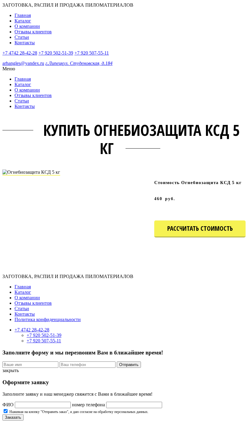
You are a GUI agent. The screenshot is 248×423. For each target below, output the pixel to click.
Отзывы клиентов (33, 31)
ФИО (8, 404)
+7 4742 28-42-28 (19, 52)
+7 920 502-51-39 (55, 52)
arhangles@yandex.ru (23, 63)
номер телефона (88, 404)
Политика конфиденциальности (48, 319)
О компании (27, 26)
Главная (23, 15)
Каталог (23, 20)
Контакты (25, 42)
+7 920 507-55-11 (91, 52)
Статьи (22, 37)
